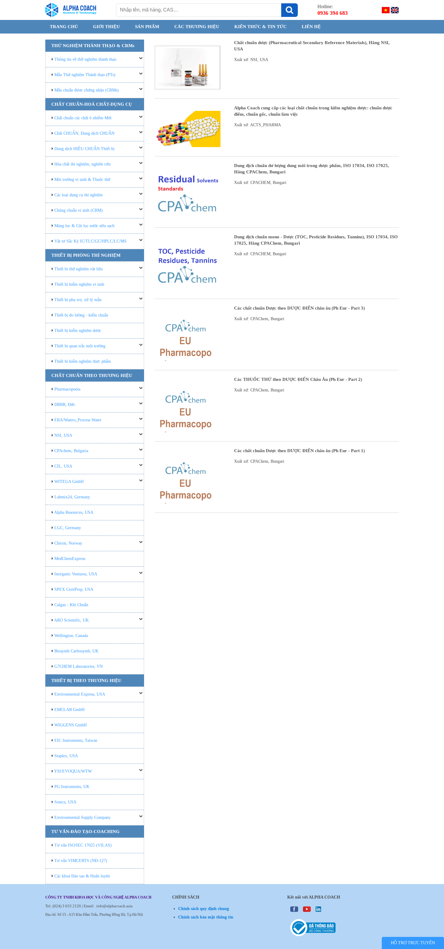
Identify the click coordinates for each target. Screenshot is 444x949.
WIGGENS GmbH (70, 725)
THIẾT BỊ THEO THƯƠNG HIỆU (86, 680)
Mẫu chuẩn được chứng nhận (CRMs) (86, 90)
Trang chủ (64, 26)
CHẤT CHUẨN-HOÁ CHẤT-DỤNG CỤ (91, 104)
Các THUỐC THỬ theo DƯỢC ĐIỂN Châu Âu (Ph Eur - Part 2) (298, 379)
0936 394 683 (332, 13)
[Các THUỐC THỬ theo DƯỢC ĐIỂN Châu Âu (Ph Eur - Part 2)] (187, 407)
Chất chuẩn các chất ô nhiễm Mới (82, 118)
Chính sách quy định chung (203, 908)
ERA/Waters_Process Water (77, 420)
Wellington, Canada (71, 635)
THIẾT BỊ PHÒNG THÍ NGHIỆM (86, 255)
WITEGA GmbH (69, 481)
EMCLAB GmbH (69, 709)
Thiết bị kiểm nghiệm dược (77, 330)
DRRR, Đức (64, 404)
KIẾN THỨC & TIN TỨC (260, 26)
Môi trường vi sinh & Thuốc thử (82, 179)
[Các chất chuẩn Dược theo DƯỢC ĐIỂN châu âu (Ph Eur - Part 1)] (187, 478)
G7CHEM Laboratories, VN (78, 666)
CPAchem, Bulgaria (71, 451)
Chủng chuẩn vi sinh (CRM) (78, 210)
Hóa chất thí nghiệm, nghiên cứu (82, 164)
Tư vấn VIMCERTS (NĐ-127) (80, 860)
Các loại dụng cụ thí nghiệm (78, 195)
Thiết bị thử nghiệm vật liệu (78, 269)
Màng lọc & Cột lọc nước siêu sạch (84, 226)
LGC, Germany (67, 528)
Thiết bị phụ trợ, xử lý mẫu (77, 300)
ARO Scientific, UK (71, 620)
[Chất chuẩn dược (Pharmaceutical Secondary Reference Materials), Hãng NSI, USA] (187, 67)
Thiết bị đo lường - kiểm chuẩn (81, 315)
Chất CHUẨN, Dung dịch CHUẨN (84, 133)
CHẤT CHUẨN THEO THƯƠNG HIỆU (91, 375)
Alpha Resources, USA (73, 512)
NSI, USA (63, 435)
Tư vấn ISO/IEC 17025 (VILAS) (83, 845)
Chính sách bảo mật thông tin (205, 917)
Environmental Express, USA (79, 694)
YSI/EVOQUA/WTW (73, 771)
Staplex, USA (66, 756)
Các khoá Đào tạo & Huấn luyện (82, 876)
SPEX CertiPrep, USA (73, 589)
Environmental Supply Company (82, 817)
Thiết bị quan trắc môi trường (79, 346)
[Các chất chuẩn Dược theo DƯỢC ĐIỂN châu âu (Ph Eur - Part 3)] (187, 336)
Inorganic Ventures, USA (75, 574)
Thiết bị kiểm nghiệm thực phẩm (82, 361)
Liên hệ (311, 26)
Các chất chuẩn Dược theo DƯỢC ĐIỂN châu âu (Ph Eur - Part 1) (299, 450)
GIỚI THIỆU (106, 26)
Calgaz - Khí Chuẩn (71, 605)
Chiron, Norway (68, 543)
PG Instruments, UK (71, 786)
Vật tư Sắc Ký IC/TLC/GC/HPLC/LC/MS (90, 241)
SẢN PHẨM (147, 26)
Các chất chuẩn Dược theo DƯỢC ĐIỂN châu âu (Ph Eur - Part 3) (299, 308)
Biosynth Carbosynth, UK (76, 651)
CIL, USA (63, 466)
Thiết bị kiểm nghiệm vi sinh (79, 284)
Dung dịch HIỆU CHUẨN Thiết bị (84, 148)
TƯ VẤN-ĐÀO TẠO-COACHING (85, 831)
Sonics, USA (65, 802)
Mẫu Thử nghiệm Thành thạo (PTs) (84, 74)
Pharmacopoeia (67, 389)
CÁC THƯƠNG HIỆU (196, 26)
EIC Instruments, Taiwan (75, 740)
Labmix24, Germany (72, 497)
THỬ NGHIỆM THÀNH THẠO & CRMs (92, 45)
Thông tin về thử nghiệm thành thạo (85, 59)
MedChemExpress (69, 558)
